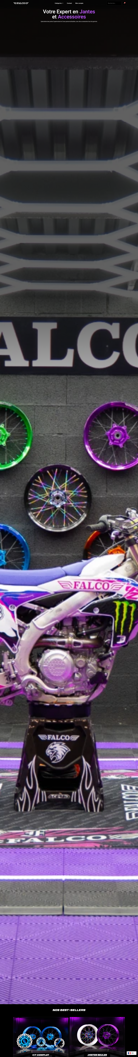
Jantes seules (97, 1055)
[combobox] (114, 3)
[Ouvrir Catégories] (62, 3)
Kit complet (40, 1055)
